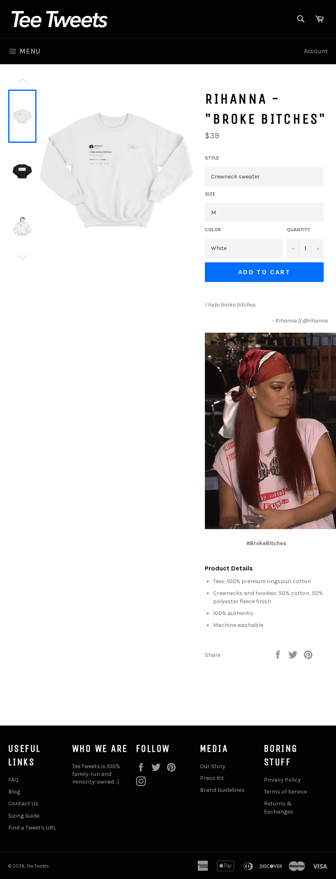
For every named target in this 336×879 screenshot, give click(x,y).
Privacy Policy (282, 779)
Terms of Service (285, 791)
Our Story (212, 766)
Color (213, 229)
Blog (14, 791)
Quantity (298, 229)
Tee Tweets (38, 866)
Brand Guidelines (222, 790)
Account (316, 51)
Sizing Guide (23, 815)
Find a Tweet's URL (32, 827)
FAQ (13, 779)
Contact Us (23, 803)
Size (210, 194)
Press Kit (212, 778)
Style (212, 158)
